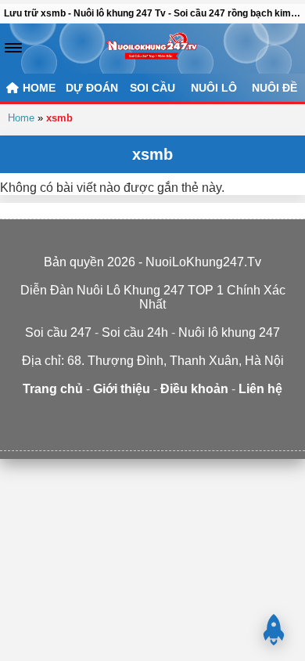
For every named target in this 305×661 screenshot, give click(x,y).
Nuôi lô (214, 87)
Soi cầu (152, 87)
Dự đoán (92, 87)
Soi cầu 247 (272, 419)
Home (21, 118)
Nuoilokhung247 (39, 419)
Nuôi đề (274, 87)
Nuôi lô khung (177, 419)
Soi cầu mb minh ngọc (225, 419)
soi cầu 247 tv (80, 419)
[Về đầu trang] (273, 629)
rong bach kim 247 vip (128, 419)
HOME (38, 87)
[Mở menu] (13, 47)
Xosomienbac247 (152, 433)
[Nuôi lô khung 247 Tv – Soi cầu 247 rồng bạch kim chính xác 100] (152, 48)
